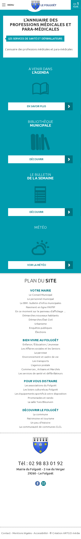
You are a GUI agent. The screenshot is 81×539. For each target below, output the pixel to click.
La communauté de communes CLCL (40, 426)
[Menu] (8, 4)
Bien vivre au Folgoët (41, 340)
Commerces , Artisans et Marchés (40, 369)
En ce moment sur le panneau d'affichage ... (40, 311)
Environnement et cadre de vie (40, 356)
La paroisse (40, 352)
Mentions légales (22, 533)
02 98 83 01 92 (46, 463)
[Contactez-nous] (43, 483)
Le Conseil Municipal (40, 294)
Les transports (40, 361)
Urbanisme (40, 323)
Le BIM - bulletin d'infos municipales (40, 303)
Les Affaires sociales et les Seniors (40, 348)
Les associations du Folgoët (40, 385)
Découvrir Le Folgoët (40, 410)
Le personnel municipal (40, 299)
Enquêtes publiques (40, 328)
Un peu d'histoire (40, 422)
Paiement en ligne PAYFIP (40, 307)
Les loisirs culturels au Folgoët (40, 389)
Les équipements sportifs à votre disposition (40, 393)
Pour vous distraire (40, 381)
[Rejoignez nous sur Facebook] (37, 483)
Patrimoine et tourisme (40, 418)
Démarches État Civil (41, 319)
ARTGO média (71, 533)
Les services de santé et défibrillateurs (35, 38)
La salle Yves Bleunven (40, 402)
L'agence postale (40, 365)
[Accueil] (44, 5)
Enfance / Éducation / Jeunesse (41, 344)
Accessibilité (41, 533)
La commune (40, 414)
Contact (6, 533)
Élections (40, 332)
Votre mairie (40, 290)
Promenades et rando (40, 397)
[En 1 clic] (76, 5)
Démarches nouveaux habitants (40, 315)
